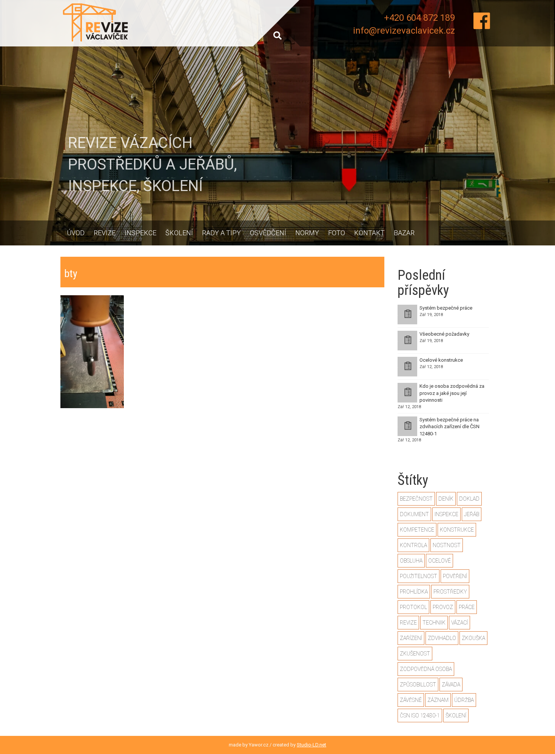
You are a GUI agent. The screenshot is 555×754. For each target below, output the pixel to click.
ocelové (439, 561)
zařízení (411, 638)
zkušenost (415, 654)
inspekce (446, 514)
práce (467, 607)
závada (451, 685)
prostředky (450, 592)
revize (408, 623)
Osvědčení (268, 233)
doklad (469, 499)
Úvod (76, 233)
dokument (414, 514)
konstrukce (457, 530)
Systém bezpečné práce (445, 308)
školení (456, 715)
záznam (438, 700)
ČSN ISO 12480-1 (420, 715)
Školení (179, 233)
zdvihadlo (442, 638)
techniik (434, 623)
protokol (413, 607)
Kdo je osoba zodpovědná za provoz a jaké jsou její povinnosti (451, 393)
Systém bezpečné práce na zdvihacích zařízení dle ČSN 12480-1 (449, 426)
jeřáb (471, 514)
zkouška (473, 638)
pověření (455, 576)
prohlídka (414, 592)
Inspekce (140, 233)
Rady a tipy (221, 233)
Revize (105, 233)
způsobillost (418, 685)
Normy (307, 233)
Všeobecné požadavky (444, 334)
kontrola (413, 545)
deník (445, 499)
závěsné (411, 700)
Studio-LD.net (311, 745)
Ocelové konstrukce (441, 360)
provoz (443, 607)
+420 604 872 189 (419, 17)
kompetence (417, 530)
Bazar (404, 233)
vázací (459, 623)
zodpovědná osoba (426, 669)
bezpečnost (416, 499)
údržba (464, 700)
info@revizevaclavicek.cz (404, 30)
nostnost (447, 545)
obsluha (411, 561)
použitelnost (418, 576)
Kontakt (369, 233)
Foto (336, 233)
